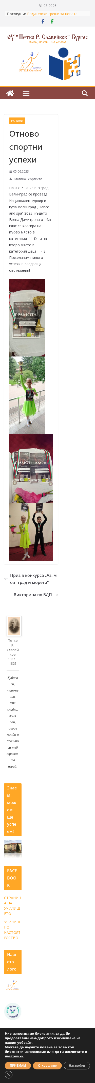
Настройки (77, 1066)
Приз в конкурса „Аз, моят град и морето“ (33, 579)
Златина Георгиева (27, 179)
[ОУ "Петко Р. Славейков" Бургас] (10, 93)
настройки (14, 1056)
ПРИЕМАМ (18, 1066)
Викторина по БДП (33, 594)
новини (17, 121)
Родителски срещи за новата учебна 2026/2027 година (52, 16)
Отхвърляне (47, 1066)
